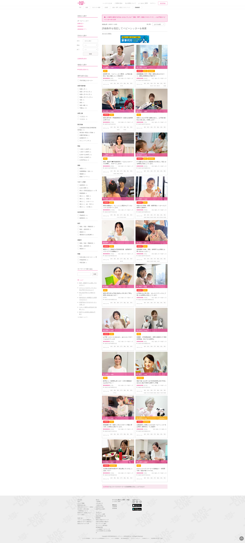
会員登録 (105, 487)
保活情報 (98, 518)
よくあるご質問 (116, 501)
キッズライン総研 (100, 514)
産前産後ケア (82, 29)
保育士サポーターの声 (83, 523)
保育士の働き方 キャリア (102, 519)
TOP (80, 7)
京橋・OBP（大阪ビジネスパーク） (121, 7)
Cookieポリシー (145, 538)
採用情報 (114, 508)
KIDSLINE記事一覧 (101, 516)
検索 (87, 7)
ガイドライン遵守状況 (101, 525)
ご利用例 (98, 501)
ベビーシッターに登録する (84, 519)
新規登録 (162, 3)
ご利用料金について (83, 511)
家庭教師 (80, 26)
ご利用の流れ (99, 505)
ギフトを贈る (81, 514)
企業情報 (114, 506)
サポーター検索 (96, 7)
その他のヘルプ (82, 317)
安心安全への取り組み (83, 509)
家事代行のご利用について (84, 512)
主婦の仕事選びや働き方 (102, 521)
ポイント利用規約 (115, 538)
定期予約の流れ (100, 507)
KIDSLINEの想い (82, 505)
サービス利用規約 (86, 538)
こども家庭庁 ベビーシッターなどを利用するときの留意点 (103, 530)
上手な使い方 (99, 503)
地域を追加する (83, 69)
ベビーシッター (84, 21)
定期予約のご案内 (100, 509)
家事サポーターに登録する (84, 521)
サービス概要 (81, 503)
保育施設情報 (99, 527)
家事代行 (80, 23)
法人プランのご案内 (101, 523)
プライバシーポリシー (135, 538)
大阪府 (106, 7)
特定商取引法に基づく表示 (157, 538)
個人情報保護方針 (125, 538)
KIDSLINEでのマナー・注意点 (85, 507)
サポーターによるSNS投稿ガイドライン (100, 538)
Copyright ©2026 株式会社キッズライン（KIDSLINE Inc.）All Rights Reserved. (122, 536)
